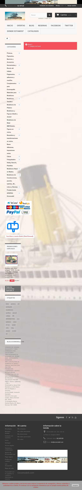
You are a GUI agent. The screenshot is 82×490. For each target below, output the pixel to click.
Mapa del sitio (9, 468)
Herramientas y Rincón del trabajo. (11, 68)
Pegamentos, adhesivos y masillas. (11, 77)
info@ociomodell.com (57, 442)
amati (14, 325)
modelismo (9, 310)
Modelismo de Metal (11, 121)
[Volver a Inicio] (7, 38)
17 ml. (8, 325)
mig (12, 328)
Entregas (7, 443)
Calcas (9, 156)
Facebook (56, 25)
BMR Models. (11, 126)
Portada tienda (11, 190)
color (14, 322)
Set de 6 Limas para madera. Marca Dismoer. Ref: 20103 (12, 397)
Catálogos (33, 31)
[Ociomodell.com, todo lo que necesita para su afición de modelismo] (41, 2)
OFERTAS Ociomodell (10, 194)
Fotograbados (11, 159)
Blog (31, 25)
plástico (8, 322)
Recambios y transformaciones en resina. (12, 138)
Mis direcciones (22, 434)
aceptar (75, 485)
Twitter (69, 25)
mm (18, 319)
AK (13, 316)
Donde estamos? (15, 31)
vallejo (8, 316)
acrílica (8, 313)
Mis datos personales (24, 436)
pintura (13, 304)
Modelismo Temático (10, 100)
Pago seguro (9, 457)
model (14, 331)
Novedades (8, 429)
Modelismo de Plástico (11, 106)
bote (7, 304)
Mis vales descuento (24, 431)
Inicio (10, 25)
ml (18, 304)
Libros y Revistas (12, 187)
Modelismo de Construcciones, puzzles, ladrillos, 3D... (12, 179)
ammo (8, 331)
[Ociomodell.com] (16, 16)
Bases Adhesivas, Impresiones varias (11, 149)
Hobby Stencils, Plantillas (12, 164)
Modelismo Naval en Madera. (12, 170)
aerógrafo (9, 307)
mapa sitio (48, 18)
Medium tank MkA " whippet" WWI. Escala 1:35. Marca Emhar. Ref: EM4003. (12, 270)
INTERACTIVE (10, 319)
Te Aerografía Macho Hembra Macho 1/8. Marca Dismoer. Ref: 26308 (12, 403)
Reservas (42, 25)
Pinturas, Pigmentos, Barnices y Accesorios (10, 57)
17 (6, 334)
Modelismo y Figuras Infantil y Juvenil (12, 114)
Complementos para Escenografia (11, 86)
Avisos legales (9, 445)
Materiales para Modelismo (11, 94)
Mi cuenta (22, 425)
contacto (40, 18)
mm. (7, 328)
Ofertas (21, 25)
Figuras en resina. (10, 130)
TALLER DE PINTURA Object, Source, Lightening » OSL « (12, 381)
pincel (15, 313)
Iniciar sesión (72, 5)
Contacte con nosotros (47, 5)
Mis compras (22, 429)
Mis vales (20, 439)
